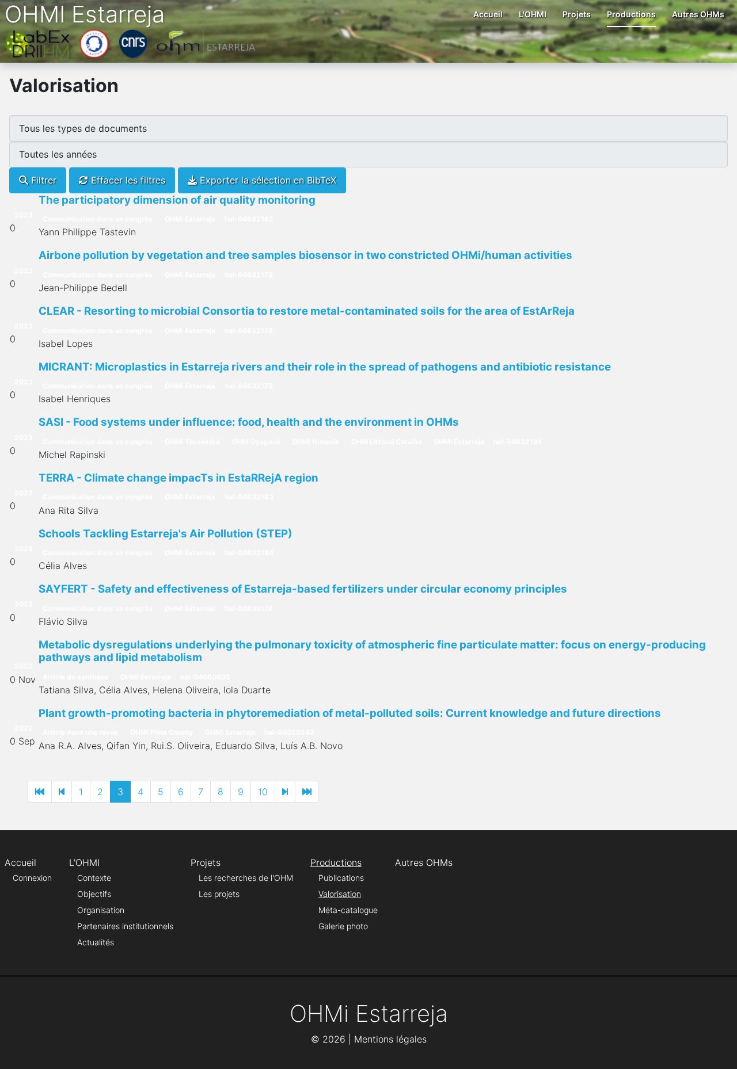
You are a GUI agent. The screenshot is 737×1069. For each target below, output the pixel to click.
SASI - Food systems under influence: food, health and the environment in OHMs (249, 422)
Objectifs (94, 894)
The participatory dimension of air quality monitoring (177, 200)
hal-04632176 (249, 330)
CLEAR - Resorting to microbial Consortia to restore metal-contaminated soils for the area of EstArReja (307, 311)
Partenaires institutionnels (125, 926)
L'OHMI (532, 14)
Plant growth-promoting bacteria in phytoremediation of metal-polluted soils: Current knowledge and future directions (350, 713)
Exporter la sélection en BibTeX (266, 180)
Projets (577, 14)
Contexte (94, 878)
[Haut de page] (717, 1048)
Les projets (219, 894)
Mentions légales (390, 1039)
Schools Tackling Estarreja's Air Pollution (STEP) (165, 533)
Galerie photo (343, 926)
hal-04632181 (517, 441)
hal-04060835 (205, 677)
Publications (341, 878)
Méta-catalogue (348, 910)
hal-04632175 (249, 385)
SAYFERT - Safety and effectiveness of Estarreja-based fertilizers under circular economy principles (303, 588)
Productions (631, 14)
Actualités (95, 942)
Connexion (32, 878)
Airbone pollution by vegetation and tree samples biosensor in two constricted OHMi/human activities (305, 255)
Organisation (100, 910)
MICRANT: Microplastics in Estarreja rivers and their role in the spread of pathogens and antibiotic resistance (325, 366)
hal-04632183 (249, 496)
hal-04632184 (249, 552)
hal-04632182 (249, 219)
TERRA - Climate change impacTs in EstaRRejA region (178, 477)
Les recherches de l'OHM (246, 878)
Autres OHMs (698, 14)
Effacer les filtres (126, 180)
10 (263, 791)
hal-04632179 (249, 274)
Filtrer (42, 180)
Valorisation (339, 894)
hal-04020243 (289, 732)
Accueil (488, 14)
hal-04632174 (248, 608)
